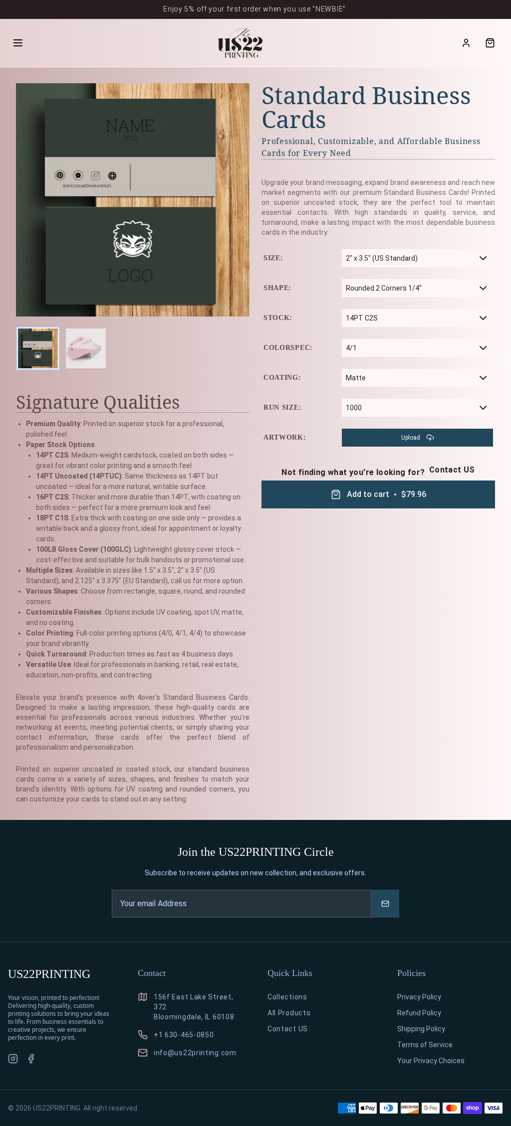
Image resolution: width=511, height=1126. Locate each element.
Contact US (452, 470)
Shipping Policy (421, 1029)
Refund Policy (419, 1013)
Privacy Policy (419, 997)
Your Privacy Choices (431, 1061)
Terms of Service (425, 1045)
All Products (288, 1013)
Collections (287, 997)
